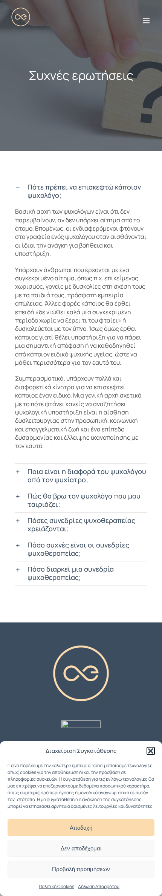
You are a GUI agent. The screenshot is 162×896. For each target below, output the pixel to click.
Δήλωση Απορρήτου (98, 886)
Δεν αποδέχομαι (81, 848)
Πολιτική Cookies (56, 886)
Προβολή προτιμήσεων (81, 869)
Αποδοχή (81, 827)
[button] (150, 751)
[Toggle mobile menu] (147, 20)
